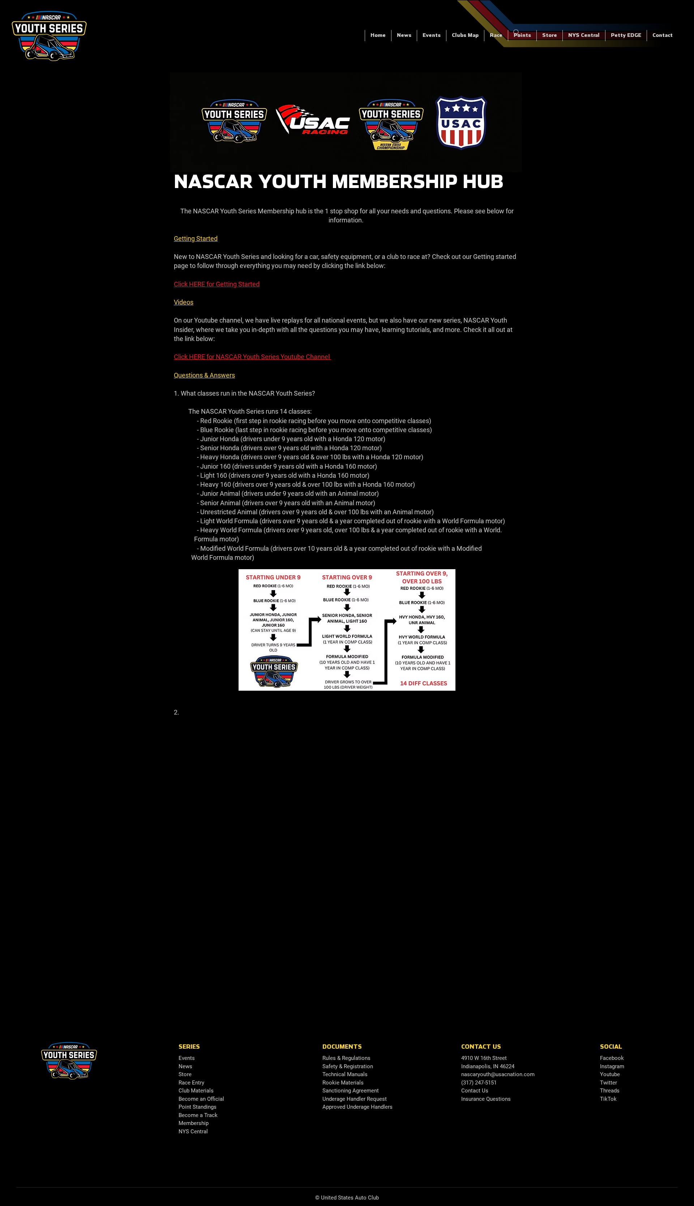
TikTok (608, 1099)
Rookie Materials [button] (343, 1082)
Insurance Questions (486, 1099)
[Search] (516, 32)
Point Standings (198, 1107)
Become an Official (201, 1099)
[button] (496, 35)
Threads (610, 1090)
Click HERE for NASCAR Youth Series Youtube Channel (252, 357)
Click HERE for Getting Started (217, 284)
